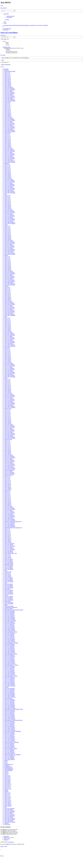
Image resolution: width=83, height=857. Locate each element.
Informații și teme (6, 47)
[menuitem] (10, 16)
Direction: (21, 57)
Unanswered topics (7, 28)
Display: (3, 57)
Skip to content (4, 7)
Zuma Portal (10, 842)
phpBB (7, 844)
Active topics (5, 29)
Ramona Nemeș (8, 48)
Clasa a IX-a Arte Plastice (9, 32)
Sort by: (12, 57)
